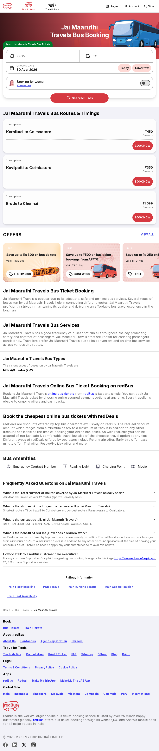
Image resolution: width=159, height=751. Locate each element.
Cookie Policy (68, 667)
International (141, 693)
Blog (114, 654)
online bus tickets (61, 394)
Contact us (28, 641)
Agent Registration (54, 641)
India (6, 693)
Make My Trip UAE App (75, 680)
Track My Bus (12, 654)
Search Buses (82, 98)
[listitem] (10, 248)
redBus (88, 394)
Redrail (22, 680)
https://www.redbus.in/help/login (134, 558)
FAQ (73, 654)
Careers (77, 641)
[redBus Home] (7, 6)
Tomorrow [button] (142, 68)
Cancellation (35, 654)
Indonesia (21, 693)
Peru (124, 693)
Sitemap (87, 654)
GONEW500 (82, 274)
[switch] (145, 83)
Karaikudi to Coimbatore (28, 131)
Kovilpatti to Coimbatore (28, 167)
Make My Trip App (44, 680)
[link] (31, 262)
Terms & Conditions (16, 667)
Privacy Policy (44, 667)
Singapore (40, 693)
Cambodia (92, 693)
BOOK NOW (142, 145)
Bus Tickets (11, 627)
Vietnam (74, 693)
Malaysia (57, 693)
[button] (43, 56)
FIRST (137, 274)
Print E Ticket (57, 654)
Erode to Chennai (22, 203)
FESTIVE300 (22, 274)
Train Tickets (33, 627)
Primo (126, 654)
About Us (9, 641)
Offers (102, 654)
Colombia (110, 693)
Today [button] (124, 68)
